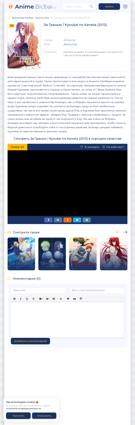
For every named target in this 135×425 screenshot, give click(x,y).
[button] (14, 299)
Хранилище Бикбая (22, 17)
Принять (18, 415)
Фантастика (42, 17)
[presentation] (118, 231)
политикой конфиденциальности (23, 408)
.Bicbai (35, 6)
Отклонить (44, 415)
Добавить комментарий (30, 341)
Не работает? (115, 146)
